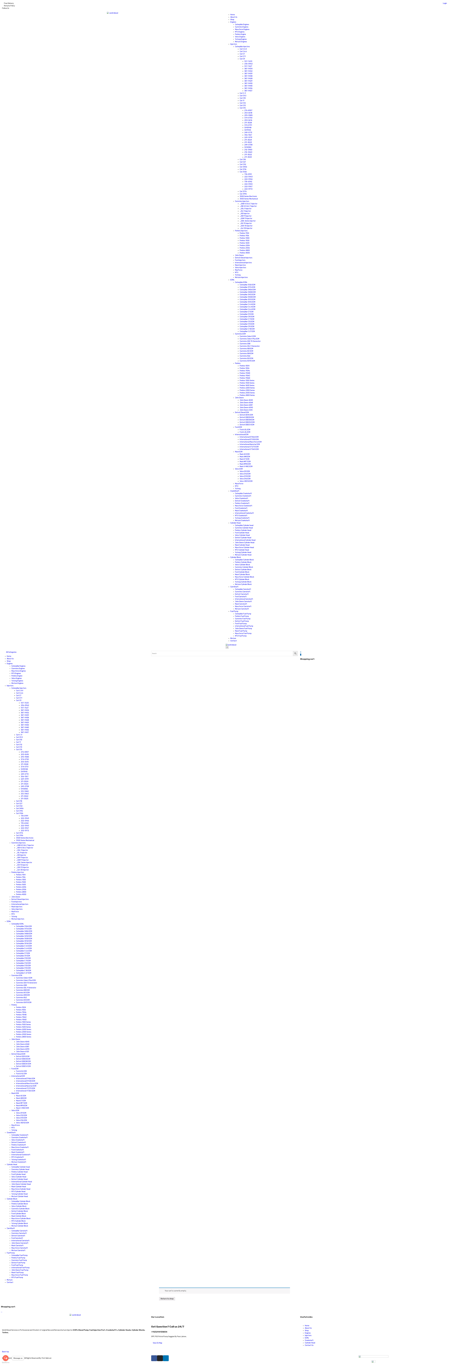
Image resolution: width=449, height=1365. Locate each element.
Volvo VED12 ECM (246, 481)
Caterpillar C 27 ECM (247, 331)
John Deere (239, 255)
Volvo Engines (240, 37)
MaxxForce (239, 484)
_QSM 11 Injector (246, 218)
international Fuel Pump (244, 626)
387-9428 (248, 79)
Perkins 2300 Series (247, 390)
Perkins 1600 (244, 243)
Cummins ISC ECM (246, 351)
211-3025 (248, 157)
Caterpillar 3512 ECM (247, 300)
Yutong (238, 275)
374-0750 (248, 118)
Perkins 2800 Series (247, 395)
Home (232, 15)
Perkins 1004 (244, 366)
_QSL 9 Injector (246, 209)
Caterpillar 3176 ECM (247, 287)
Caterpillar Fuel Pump (243, 614)
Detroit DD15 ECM (246, 415)
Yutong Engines (241, 39)
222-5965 (248, 184)
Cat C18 (243, 160)
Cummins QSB (245, 344)
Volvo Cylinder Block (242, 565)
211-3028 (248, 123)
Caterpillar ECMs (241, 282)
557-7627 (248, 66)
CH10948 (247, 128)
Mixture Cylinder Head (243, 555)
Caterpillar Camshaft (243, 589)
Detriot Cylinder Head (243, 538)
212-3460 (248, 150)
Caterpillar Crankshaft (243, 493)
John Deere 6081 (246, 405)
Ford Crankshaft (241, 508)
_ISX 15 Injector (246, 223)
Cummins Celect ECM (248, 336)
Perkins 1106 (244, 236)
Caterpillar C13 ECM (247, 324)
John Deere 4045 (246, 400)
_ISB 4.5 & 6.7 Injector (248, 206)
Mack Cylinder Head (242, 545)
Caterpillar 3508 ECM (248, 297)
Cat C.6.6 (243, 51)
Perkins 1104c (245, 371)
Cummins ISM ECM (246, 354)
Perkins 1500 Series (247, 383)
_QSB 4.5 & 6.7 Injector (248, 204)
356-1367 (248, 135)
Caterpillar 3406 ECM (248, 290)
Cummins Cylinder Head (244, 528)
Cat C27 (243, 162)
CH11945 (247, 130)
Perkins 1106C (245, 376)
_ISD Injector (245, 214)
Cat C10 (243, 98)
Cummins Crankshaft (243, 496)
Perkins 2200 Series (247, 388)
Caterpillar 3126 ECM (247, 285)
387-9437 (248, 91)
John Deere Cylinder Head (244, 543)
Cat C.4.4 (243, 49)
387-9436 (248, 88)
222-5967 (248, 187)
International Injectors (243, 263)
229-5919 (248, 137)
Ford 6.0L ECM (245, 430)
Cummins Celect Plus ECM (249, 339)
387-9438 (248, 76)
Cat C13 (243, 106)
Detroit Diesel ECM (242, 412)
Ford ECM (238, 427)
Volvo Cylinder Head (242, 535)
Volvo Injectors (240, 268)
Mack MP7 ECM (245, 462)
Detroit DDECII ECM (247, 417)
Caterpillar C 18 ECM (247, 329)
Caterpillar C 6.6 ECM (247, 309)
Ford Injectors (240, 260)
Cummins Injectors (242, 201)
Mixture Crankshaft (242, 520)
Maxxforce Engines (242, 29)
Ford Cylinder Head (242, 533)
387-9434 (248, 69)
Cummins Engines (241, 27)
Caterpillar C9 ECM (246, 314)
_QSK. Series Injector (248, 221)
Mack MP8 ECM (245, 464)
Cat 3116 (243, 169)
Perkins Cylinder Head (243, 530)
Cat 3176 (243, 191)
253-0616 (248, 120)
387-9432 (248, 71)
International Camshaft (244, 599)
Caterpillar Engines (242, 24)
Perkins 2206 (245, 245)
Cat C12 (243, 103)
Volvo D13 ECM (245, 476)
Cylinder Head (235, 523)
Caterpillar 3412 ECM (247, 295)
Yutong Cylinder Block (243, 582)
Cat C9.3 (243, 96)
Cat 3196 (243, 194)
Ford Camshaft (241, 597)
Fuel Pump (234, 611)
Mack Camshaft (241, 604)
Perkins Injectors (241, 231)
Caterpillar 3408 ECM (248, 292)
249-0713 (248, 133)
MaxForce (238, 270)
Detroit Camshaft (242, 594)
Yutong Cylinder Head (243, 552)
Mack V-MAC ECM (246, 466)
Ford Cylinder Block (242, 572)
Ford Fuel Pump (241, 624)
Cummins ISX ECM (246, 358)
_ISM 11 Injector (246, 216)
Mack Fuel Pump (241, 631)
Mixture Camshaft (242, 609)
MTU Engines (239, 32)
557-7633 (248, 61)
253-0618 (248, 113)
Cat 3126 (243, 172)
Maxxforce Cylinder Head (244, 548)
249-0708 (248, 145)
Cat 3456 (243, 167)
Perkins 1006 (244, 368)
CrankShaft (234, 491)
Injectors (233, 44)
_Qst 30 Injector (246, 228)
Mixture (233, 638)
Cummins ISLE (245, 356)
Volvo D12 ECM (245, 474)
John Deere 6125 (246, 410)
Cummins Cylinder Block (244, 567)
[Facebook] (154, 1358)
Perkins (238, 363)
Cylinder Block (235, 557)
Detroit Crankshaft (242, 501)
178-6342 (248, 182)
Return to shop (167, 1299)
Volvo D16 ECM (245, 479)
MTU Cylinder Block (242, 579)
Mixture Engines (241, 42)
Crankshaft (309, 1340)
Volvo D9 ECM (245, 471)
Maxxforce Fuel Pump (243, 633)
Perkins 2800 (245, 250)
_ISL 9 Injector (245, 211)
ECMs (232, 280)
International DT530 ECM (249, 439)
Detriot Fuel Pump (242, 621)
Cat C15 (243, 108)
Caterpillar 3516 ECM (247, 302)
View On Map (157, 1343)
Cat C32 (243, 164)
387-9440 (248, 86)
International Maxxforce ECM (251, 442)
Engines (233, 22)
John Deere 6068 (246, 403)
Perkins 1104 (244, 233)
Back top (5, 1352)
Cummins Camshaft (242, 592)
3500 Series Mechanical (249, 199)
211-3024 (248, 140)
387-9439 (248, 74)
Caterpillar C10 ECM (247, 317)
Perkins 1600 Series (247, 385)
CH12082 (247, 147)
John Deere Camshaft (243, 602)
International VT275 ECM (249, 447)
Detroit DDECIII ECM (247, 420)
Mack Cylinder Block (242, 575)
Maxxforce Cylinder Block (244, 577)
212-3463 (248, 152)
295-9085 (248, 115)
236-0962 (248, 64)
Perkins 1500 (244, 241)
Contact (233, 641)
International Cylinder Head (245, 540)
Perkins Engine (240, 34)
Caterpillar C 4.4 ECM (247, 304)
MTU (236, 272)
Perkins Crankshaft (242, 503)
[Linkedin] (166, 1358)
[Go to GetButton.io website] (5, 1362)
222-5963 (248, 177)
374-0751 (248, 125)
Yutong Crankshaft (242, 518)
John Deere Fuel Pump (243, 629)
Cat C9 (242, 59)
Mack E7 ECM (244, 459)
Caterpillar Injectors (242, 47)
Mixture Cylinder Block (243, 584)
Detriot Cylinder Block (243, 570)
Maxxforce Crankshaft (243, 506)
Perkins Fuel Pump (242, 616)
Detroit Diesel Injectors (243, 258)
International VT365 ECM (249, 449)
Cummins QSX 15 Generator (250, 341)
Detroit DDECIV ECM (247, 422)
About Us (233, 17)
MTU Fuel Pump (241, 636)
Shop (232, 20)
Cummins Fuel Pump (242, 619)
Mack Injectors (240, 265)
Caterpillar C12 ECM (247, 322)
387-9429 (248, 81)
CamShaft (234, 587)
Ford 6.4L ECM (245, 432)
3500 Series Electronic (248, 196)
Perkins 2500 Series (247, 393)
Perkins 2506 (245, 248)
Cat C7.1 (243, 56)
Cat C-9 (243, 93)
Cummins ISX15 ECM (247, 361)
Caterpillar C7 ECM (246, 312)
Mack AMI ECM (245, 457)
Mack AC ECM (245, 454)
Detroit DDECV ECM (247, 425)
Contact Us (309, 1345)
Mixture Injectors (241, 277)
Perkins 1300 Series (247, 381)
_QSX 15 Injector (246, 226)
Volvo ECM (239, 469)
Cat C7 (242, 54)
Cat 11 (242, 101)
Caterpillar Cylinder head (244, 525)
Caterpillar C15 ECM (247, 327)
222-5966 (248, 179)
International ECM (241, 435)
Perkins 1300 (244, 238)
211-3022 (248, 155)
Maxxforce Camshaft (243, 606)
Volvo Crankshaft (241, 498)
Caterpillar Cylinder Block (244, 560)
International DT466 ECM (249, 437)
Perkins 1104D (245, 373)
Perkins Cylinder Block (243, 562)
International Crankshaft (244, 513)
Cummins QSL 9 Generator (250, 346)
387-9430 (248, 83)
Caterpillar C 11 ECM (247, 319)
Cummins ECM (240, 334)
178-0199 (248, 174)
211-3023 (248, 142)
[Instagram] (160, 1358)
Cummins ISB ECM (246, 349)
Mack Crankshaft (241, 511)
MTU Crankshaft (241, 516)
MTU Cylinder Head (242, 550)
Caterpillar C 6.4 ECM (247, 307)
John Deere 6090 (246, 408)
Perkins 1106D (245, 378)
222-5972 (248, 189)
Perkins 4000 (245, 253)
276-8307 (248, 110)
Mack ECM (238, 452)
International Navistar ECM (250, 444)
